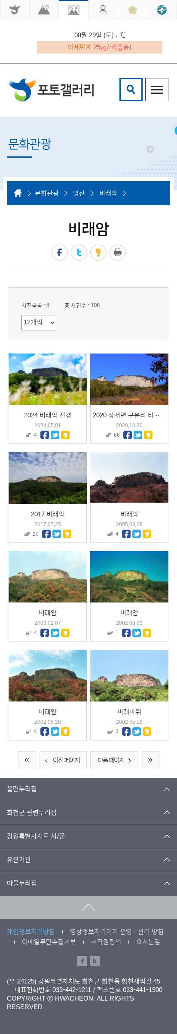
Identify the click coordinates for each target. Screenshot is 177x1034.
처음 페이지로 (27, 760)
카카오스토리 (98, 252)
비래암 (129, 514)
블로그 (95, 961)
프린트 (118, 252)
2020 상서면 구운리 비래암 (129, 415)
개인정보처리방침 (31, 931)
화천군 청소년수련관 (51, 90)
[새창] (15, 10)
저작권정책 (106, 942)
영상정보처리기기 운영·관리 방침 (117, 931)
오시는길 (148, 942)
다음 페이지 (111, 760)
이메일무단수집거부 (49, 942)
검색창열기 (131, 89)
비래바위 (129, 712)
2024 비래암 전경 (47, 415)
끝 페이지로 (150, 760)
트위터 (79, 252)
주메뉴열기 (156, 89)
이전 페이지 (66, 760)
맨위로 (88, 907)
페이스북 (60, 252)
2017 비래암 (47, 514)
